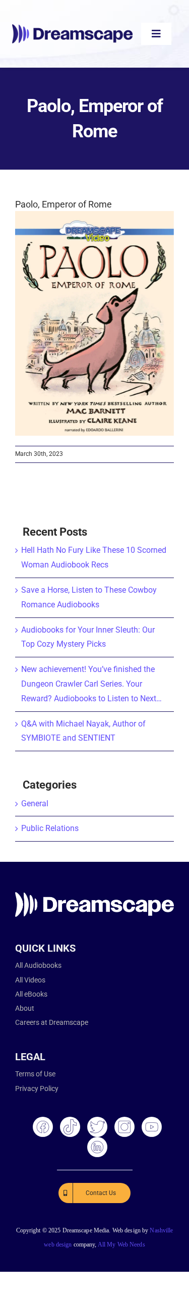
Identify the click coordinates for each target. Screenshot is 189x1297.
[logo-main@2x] (72, 28)
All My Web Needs (121, 1244)
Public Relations (50, 828)
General (34, 803)
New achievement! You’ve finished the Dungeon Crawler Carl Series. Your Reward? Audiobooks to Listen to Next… (91, 683)
